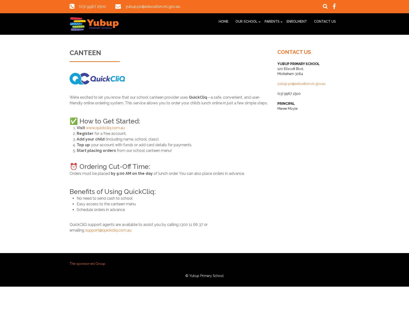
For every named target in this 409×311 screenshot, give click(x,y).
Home (223, 21)
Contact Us (325, 21)
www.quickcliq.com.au (105, 128)
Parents (272, 21)
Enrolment (297, 21)
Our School (247, 21)
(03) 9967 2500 (92, 6)
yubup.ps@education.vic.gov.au (152, 6)
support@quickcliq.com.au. (108, 230)
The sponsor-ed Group (87, 264)
